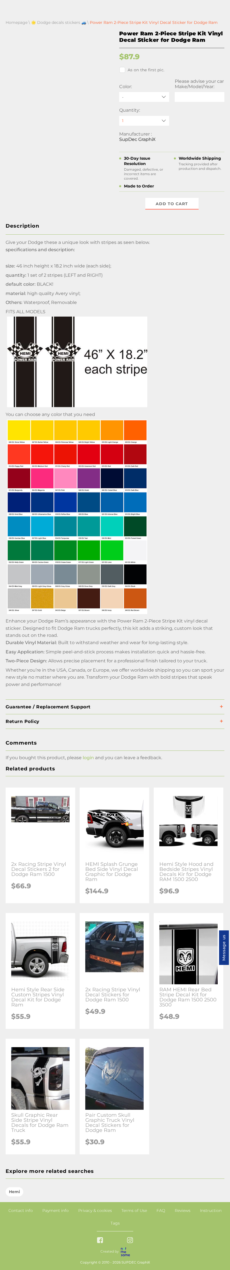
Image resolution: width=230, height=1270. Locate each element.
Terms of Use (134, 1210)
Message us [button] (223, 948)
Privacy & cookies (95, 1210)
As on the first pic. (146, 69)
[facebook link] (100, 1240)
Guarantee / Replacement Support (48, 707)
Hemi (14, 1191)
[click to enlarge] (77, 614)
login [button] (88, 757)
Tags (115, 1223)
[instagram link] (130, 1240)
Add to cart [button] (172, 203)
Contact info (20, 1210)
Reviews (182, 1210)
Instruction (211, 1210)
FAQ (161, 1210)
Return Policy (23, 721)
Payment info (55, 1210)
